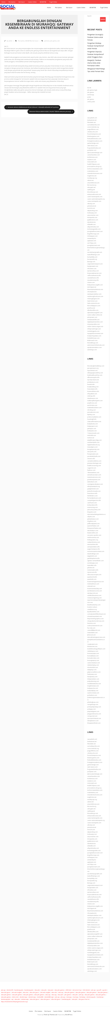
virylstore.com (91, 159)
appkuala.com (91, 241)
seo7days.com (91, 243)
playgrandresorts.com (94, 714)
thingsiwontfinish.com (94, 723)
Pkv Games (12, 2)
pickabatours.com (92, 382)
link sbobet (86, 990)
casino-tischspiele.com (94, 201)
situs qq (60, 992)
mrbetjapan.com (92, 236)
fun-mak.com (91, 628)
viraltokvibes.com (92, 171)
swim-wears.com (92, 146)
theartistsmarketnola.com (95, 289)
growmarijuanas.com (93, 479)
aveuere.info (91, 459)
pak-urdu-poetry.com (93, 510)
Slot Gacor (21, 2)
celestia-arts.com (92, 132)
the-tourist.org (91, 185)
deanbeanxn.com (92, 398)
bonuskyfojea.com (93, 656)
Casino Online (32, 2)
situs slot (25, 992)
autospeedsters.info (93, 547)
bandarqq (100, 997)
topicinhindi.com (92, 370)
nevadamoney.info (93, 280)
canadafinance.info (93, 278)
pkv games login (92, 90)
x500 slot (68, 990)
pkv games (53, 41)
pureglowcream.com (93, 245)
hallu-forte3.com (92, 301)
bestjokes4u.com (92, 424)
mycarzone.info (92, 572)
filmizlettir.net (91, 122)
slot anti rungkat (16, 992)
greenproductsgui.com (94, 463)
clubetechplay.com (93, 665)
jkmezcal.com (91, 635)
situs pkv (37, 990)
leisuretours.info (92, 493)
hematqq (82, 997)
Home (3, 2)
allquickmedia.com (93, 227)
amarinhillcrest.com (93, 183)
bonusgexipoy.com (93, 660)
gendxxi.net (90, 568)
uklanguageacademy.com (95, 373)
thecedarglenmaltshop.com (95, 366)
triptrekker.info (91, 565)
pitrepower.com (92, 317)
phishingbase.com (93, 702)
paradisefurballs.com (93, 456)
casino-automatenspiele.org (96, 199)
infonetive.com (91, 268)
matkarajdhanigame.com (95, 400)
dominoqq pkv (90, 997)
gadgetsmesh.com (93, 489)
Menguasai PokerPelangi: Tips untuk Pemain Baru (96, 70)
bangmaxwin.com (92, 266)
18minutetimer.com (93, 472)
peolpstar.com (91, 150)
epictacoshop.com (93, 271)
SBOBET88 (43, 2)
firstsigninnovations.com (94, 141)
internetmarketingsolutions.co (96, 514)
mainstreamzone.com (94, 477)
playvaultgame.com (93, 711)
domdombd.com (92, 667)
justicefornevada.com (94, 491)
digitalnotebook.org (93, 445)
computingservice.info (94, 500)
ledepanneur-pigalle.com (95, 285)
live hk (89, 88)
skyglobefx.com (92, 556)
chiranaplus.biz (92, 292)
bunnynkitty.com (92, 257)
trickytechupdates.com (94, 336)
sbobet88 (40, 997)
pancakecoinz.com (93, 412)
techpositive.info (92, 505)
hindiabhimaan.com (93, 338)
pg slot (104, 990)
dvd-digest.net (91, 287)
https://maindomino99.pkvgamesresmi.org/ (14, 1002)
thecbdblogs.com (92, 343)
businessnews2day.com (94, 588)
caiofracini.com (92, 503)
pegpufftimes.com (93, 129)
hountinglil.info (91, 419)
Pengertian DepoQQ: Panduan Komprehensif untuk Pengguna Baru (95, 54)
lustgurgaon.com (92, 426)
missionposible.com (93, 324)
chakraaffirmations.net (94, 421)
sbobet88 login (49, 997)
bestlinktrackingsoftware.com (96, 649)
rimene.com (91, 282)
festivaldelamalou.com (94, 139)
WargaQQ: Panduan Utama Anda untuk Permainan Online (94, 63)
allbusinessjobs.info (93, 377)
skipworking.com (92, 210)
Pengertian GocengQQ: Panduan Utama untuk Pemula (95, 37)
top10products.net (93, 380)
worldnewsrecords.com (94, 591)
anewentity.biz (91, 238)
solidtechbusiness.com (94, 595)
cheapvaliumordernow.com (95, 621)
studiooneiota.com (93, 537)
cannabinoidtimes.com (94, 461)
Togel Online (53, 2)
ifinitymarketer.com (93, 679)
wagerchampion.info (93, 549)
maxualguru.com (92, 447)
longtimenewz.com (93, 686)
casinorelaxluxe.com (93, 663)
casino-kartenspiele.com (94, 197)
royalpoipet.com (92, 644)
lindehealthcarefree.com (94, 375)
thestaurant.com (92, 646)
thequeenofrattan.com (94, 528)
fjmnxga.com (91, 262)
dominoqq (90, 95)
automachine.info (92, 544)
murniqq (75, 997)
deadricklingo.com (93, 554)
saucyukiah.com (92, 118)
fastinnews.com (92, 674)
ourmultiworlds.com (93, 125)
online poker (91, 102)
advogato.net (91, 187)
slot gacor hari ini (84, 999)
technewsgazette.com (94, 229)
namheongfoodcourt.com (95, 296)
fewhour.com (91, 470)
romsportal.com (92, 716)
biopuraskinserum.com (94, 273)
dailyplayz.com (91, 670)
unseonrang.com (92, 507)
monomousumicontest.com (95, 551)
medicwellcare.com (93, 584)
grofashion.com (92, 695)
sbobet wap (23, 997)
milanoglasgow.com (93, 299)
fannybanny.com (92, 677)
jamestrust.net (91, 206)
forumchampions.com (94, 134)
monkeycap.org (92, 178)
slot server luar (77, 990)
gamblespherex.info (93, 558)
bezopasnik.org (92, 259)
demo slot (15, 997)
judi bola (47, 41)
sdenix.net (90, 180)
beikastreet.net (91, 120)
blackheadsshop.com (93, 605)
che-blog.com (91, 410)
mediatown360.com (93, 320)
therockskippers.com (93, 306)
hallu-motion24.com (93, 303)
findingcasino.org (92, 540)
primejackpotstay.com (94, 707)
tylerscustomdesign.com (94, 152)
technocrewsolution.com (94, 169)
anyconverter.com (92, 215)
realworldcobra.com (93, 542)
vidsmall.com (91, 586)
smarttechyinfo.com (93, 442)
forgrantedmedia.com (94, 148)
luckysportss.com (92, 688)
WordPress (68, 1015)
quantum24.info (92, 577)
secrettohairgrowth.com (94, 252)
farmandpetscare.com (94, 498)
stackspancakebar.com (94, 294)
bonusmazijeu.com (93, 653)
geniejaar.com (91, 428)
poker (89, 97)
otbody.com (91, 204)
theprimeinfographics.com (95, 619)
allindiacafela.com (92, 310)
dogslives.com (91, 521)
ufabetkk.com (91, 224)
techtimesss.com (92, 157)
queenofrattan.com (93, 526)
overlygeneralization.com (95, 484)
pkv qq (3, 990)
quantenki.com (91, 579)
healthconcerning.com (94, 465)
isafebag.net (91, 190)
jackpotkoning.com (93, 681)
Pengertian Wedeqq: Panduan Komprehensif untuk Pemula (95, 46)
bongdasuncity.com (93, 449)
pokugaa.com (91, 709)
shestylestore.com (93, 721)
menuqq (68, 997)
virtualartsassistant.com (94, 616)
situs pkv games (59, 990)
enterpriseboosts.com (94, 194)
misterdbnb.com (92, 633)
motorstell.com (92, 162)
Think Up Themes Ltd (50, 1015)
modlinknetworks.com (94, 684)
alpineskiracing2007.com (94, 313)
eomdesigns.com (92, 563)
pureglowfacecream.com (95, 231)
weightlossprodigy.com (94, 440)
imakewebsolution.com (94, 407)
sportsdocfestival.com (94, 718)
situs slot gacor (5, 992)
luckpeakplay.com (92, 691)
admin (10, 41)
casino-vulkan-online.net (94, 315)
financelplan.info (92, 389)
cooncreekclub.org (93, 127)
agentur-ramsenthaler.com (95, 561)
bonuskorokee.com (93, 658)
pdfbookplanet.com (93, 523)
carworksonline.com (93, 155)
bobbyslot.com (92, 431)
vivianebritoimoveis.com (94, 173)
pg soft (99, 990)
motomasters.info (92, 570)
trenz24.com (91, 208)
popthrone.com (92, 403)
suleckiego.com (92, 350)
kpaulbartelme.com (93, 612)
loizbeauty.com (92, 213)
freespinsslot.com (92, 454)
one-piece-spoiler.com (94, 535)
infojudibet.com (92, 394)
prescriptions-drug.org (94, 166)
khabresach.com (92, 340)
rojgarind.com (91, 468)
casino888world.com (93, 630)
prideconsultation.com (94, 417)
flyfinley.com (91, 414)
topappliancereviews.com (95, 333)
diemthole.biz (91, 222)
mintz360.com (91, 435)
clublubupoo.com (92, 651)
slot (58, 41)
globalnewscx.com (93, 519)
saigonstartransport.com (95, 264)
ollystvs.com (91, 517)
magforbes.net (91, 176)
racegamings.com (92, 704)
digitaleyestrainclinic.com (95, 322)
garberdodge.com (93, 143)
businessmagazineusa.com (95, 581)
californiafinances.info (94, 275)
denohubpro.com (92, 530)
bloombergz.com (92, 192)
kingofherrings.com (93, 234)
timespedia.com (92, 217)
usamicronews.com (93, 693)
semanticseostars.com (94, 475)
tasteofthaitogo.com (93, 255)
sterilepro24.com (92, 593)
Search (89, 16)
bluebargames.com (93, 136)
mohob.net (90, 438)
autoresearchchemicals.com (96, 345)
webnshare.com (92, 482)
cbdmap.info (91, 396)
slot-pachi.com (91, 452)
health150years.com (93, 164)
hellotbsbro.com (92, 496)
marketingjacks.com (93, 331)
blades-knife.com (92, 533)
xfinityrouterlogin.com (94, 329)
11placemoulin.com (93, 433)
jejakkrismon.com (92, 220)
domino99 (10, 990)
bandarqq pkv (18, 990)
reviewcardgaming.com (94, 598)
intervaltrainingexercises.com (96, 637)
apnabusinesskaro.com (94, 347)
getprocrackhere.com (94, 672)
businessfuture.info (93, 391)
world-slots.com (92, 405)
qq (12, 999)
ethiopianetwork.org (93, 486)
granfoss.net (91, 308)
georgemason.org (92, 368)
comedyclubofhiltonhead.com (96, 614)
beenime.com (91, 623)
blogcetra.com (91, 512)
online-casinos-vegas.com (95, 326)
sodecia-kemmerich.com (94, 626)
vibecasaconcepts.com (94, 575)
